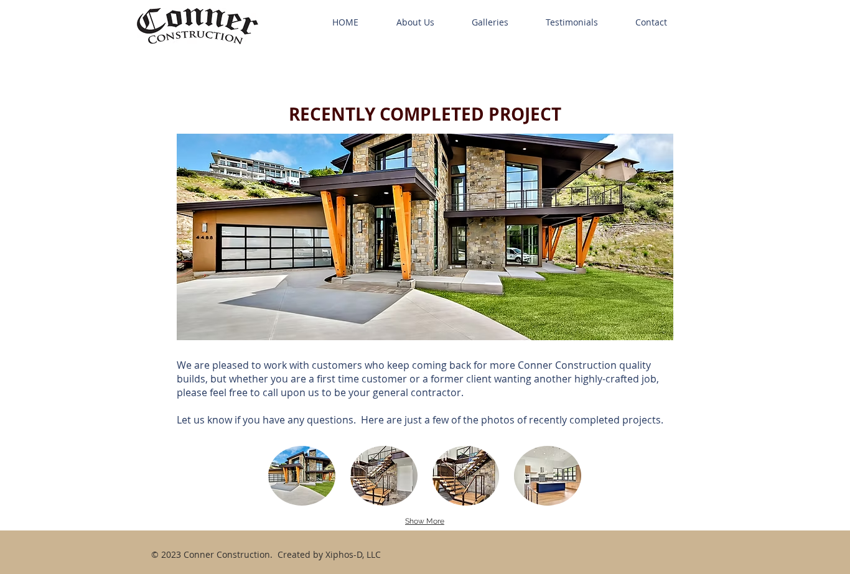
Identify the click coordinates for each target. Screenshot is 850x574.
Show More (424, 521)
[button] (301, 476)
